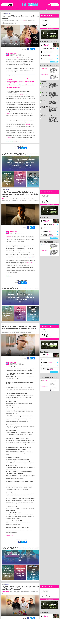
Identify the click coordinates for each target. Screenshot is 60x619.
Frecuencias (56, 9)
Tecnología (31, 9)
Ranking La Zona (9, 535)
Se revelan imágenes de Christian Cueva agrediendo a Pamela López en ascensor (54, 102)
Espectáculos (4, 9)
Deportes (23, 9)
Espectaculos (13, 141)
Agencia (7, 141)
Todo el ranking (54, 61)
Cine (18, 9)
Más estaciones (37, 0)
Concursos (39, 9)
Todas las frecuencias (49, 28)
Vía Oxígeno (53, 78)
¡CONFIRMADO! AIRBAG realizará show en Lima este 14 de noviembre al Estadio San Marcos (54, 252)
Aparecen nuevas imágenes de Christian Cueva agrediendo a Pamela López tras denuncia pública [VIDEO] (53, 109)
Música (12, 9)
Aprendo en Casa (22, 0)
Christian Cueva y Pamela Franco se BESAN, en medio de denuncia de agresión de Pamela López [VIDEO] (53, 95)
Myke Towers (5, 198)
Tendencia (22, 141)
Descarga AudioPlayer (29, 0)
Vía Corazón (53, 72)
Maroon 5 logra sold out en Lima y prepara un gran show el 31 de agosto (54, 388)
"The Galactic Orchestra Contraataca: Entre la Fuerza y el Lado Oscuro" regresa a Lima (54, 76)
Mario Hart (22, 20)
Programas (47, 9)
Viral (18, 141)
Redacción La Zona (13, 53)
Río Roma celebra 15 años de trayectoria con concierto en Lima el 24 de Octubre (54, 70)
